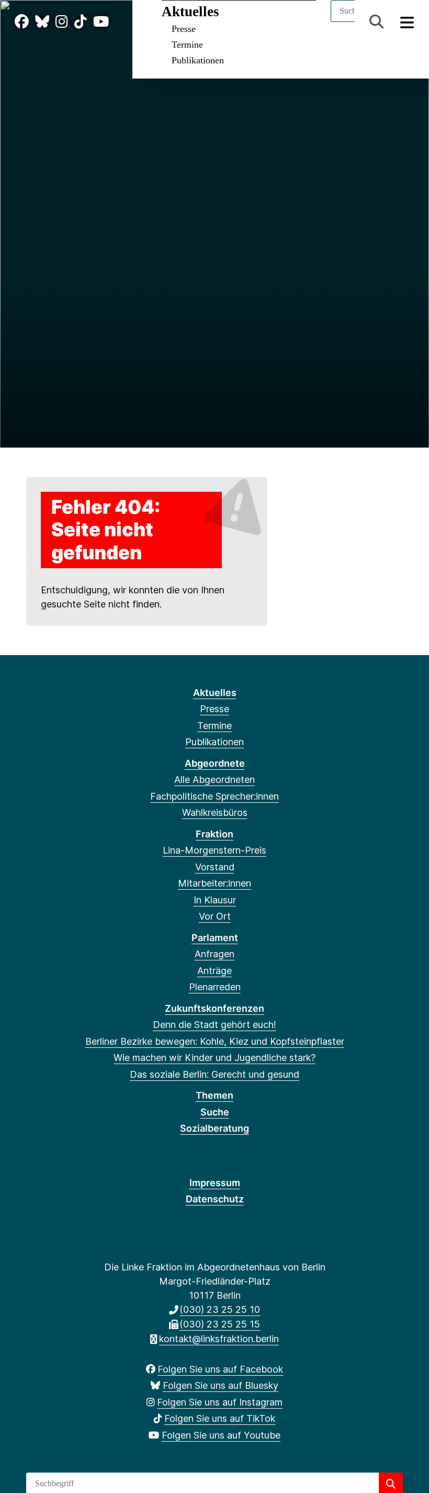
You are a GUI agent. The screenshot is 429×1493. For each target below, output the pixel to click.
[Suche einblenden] (376, 22)
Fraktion (214, 833)
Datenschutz (215, 1198)
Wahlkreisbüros (214, 812)
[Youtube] (101, 22)
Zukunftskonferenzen (214, 1008)
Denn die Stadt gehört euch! (214, 1024)
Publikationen (198, 60)
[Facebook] (22, 22)
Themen (214, 1095)
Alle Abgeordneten (214, 779)
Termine (187, 44)
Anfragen (214, 953)
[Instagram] (61, 22)
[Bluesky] (42, 22)
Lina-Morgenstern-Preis (214, 850)
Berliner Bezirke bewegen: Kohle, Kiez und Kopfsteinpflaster (214, 1041)
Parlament (214, 937)
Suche (214, 1112)
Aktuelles (190, 11)
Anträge (214, 970)
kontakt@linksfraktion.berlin (219, 1338)
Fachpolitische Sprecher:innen (214, 796)
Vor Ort (215, 916)
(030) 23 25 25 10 (219, 1309)
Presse (184, 29)
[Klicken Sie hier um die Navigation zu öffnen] (407, 22)
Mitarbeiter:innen (214, 883)
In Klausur (215, 899)
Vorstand (214, 866)
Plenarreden (215, 986)
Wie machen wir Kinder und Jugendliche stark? (214, 1057)
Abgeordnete (215, 763)
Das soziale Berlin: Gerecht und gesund (214, 1074)
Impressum (214, 1182)
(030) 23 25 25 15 (219, 1324)
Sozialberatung (214, 1128)
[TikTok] (80, 22)
